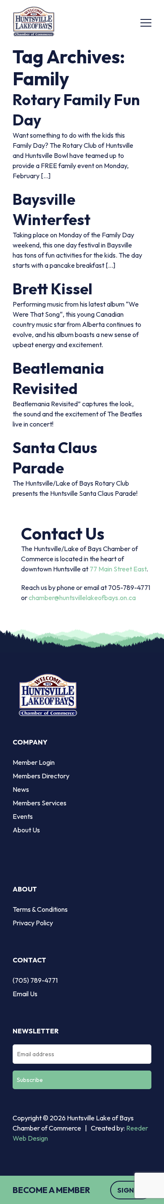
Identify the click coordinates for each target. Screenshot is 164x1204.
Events (23, 816)
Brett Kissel (53, 288)
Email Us (25, 993)
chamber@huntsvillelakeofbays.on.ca (82, 597)
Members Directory (41, 776)
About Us (26, 830)
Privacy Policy (33, 923)
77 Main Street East (118, 569)
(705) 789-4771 (35, 980)
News (21, 789)
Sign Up (130, 1190)
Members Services (39, 803)
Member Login (34, 762)
